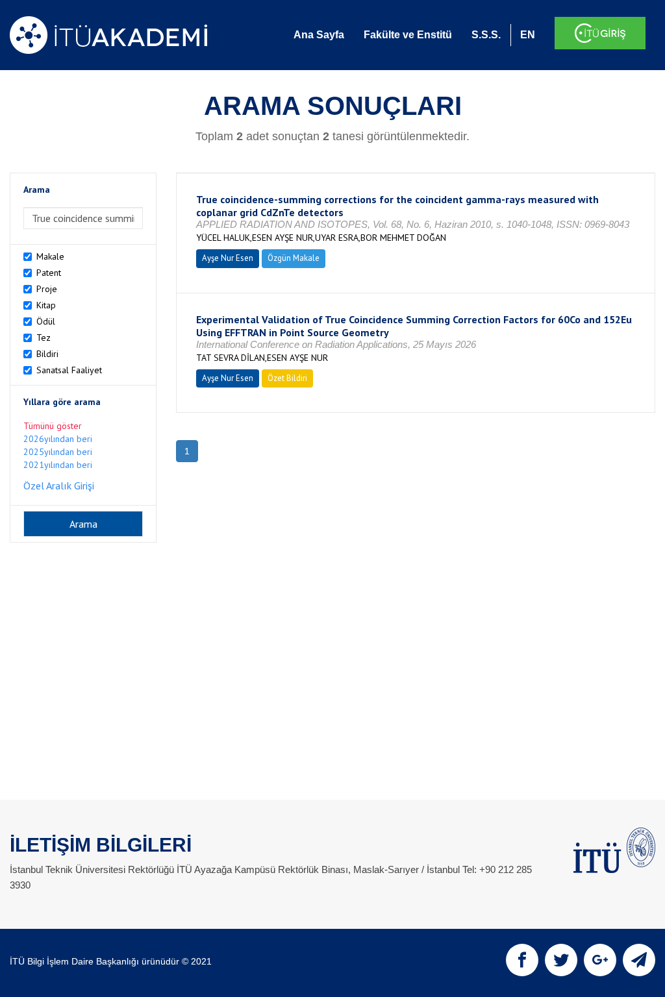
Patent (48, 272)
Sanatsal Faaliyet (69, 370)
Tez (43, 337)
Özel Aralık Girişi (58, 485)
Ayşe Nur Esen (227, 258)
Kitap (46, 305)
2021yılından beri (57, 465)
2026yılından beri (57, 439)
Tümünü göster (52, 426)
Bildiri (47, 354)
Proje (46, 289)
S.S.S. (486, 34)
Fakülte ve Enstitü (408, 34)
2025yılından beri (57, 452)
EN (527, 34)
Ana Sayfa (319, 34)
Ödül (45, 321)
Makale (50, 256)
